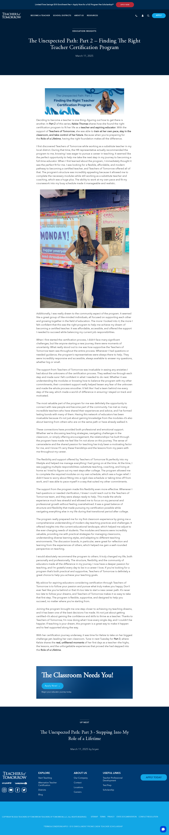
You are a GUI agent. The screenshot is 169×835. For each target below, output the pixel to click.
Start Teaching (45, 778)
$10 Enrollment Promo (82, 826)
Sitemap (94, 817)
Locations (78, 787)
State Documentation (126, 817)
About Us (79, 15)
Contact (77, 783)
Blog (40, 795)
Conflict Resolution (148, 817)
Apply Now (125, 4)
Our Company (81, 778)
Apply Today (154, 777)
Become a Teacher (40, 15)
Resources (92, 15)
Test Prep (107, 785)
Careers (77, 792)
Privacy (110, 817)
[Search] (148, 16)
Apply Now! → (52, 686)
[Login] (142, 16)
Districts (42, 790)
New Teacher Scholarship (109, 826)
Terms (102, 817)
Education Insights (84, 31)
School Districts (62, 15)
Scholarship (108, 790)
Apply (159, 15)
